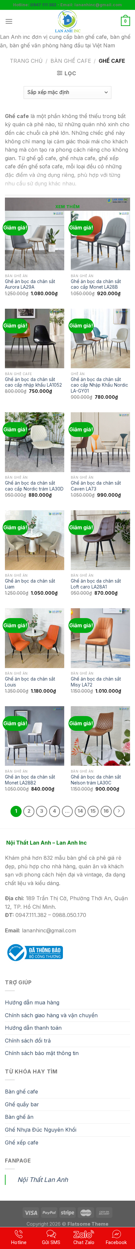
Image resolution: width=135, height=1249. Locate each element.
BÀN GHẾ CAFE (70, 61)
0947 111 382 (43, 4)
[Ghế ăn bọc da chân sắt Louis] (34, 638)
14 (80, 811)
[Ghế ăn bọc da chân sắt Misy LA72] (100, 638)
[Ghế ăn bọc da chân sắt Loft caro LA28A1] (100, 540)
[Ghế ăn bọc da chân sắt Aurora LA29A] (34, 240)
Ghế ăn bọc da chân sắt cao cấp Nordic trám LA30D (34, 486)
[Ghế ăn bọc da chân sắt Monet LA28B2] (34, 736)
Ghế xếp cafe (21, 1142)
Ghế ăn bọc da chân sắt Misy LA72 (96, 681)
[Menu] (9, 21)
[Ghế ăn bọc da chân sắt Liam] (34, 540)
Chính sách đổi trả (28, 1040)
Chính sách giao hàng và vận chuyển (51, 1015)
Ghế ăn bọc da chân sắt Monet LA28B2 (30, 779)
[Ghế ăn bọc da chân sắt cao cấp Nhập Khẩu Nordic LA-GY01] (100, 338)
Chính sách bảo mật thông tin (42, 1053)
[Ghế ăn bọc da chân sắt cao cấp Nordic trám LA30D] (34, 442)
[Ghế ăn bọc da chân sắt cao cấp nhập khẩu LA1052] (34, 338)
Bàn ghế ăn (19, 1117)
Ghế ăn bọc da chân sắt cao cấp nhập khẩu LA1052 (33, 382)
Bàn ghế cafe (21, 1091)
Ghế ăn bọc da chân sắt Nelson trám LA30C (96, 779)
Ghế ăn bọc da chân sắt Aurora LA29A (30, 284)
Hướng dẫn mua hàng (32, 1002)
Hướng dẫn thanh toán (33, 1027)
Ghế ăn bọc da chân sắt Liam (30, 583)
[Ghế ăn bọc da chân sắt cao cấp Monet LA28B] (100, 240)
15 (93, 811)
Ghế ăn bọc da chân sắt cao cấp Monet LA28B (96, 284)
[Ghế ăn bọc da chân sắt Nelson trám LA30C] (100, 736)
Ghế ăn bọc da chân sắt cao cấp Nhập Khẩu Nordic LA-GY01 (99, 385)
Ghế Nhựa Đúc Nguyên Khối (40, 1129)
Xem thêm (67, 206)
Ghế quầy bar (22, 1104)
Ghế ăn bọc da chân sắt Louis (30, 681)
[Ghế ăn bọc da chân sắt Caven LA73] (100, 442)
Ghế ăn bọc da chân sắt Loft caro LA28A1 (96, 583)
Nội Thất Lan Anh (42, 1180)
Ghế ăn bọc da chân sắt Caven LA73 (96, 486)
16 (106, 811)
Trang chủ (26, 61)
